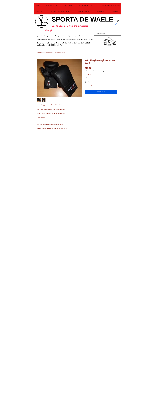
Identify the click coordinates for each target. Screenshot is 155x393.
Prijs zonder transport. (99, 71)
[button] (116, 24)
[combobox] (101, 78)
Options (88, 74)
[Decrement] (86, 85)
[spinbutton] (89, 85)
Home (39, 52)
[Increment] (91, 85)
